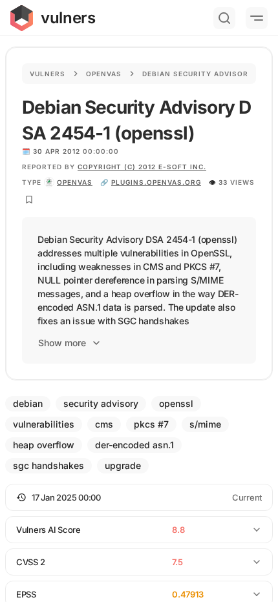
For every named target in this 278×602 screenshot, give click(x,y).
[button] (139, 497)
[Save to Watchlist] (29, 199)
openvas (74, 182)
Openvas (104, 74)
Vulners (47, 74)
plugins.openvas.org (156, 182)
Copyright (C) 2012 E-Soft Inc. (142, 167)
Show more (62, 342)
